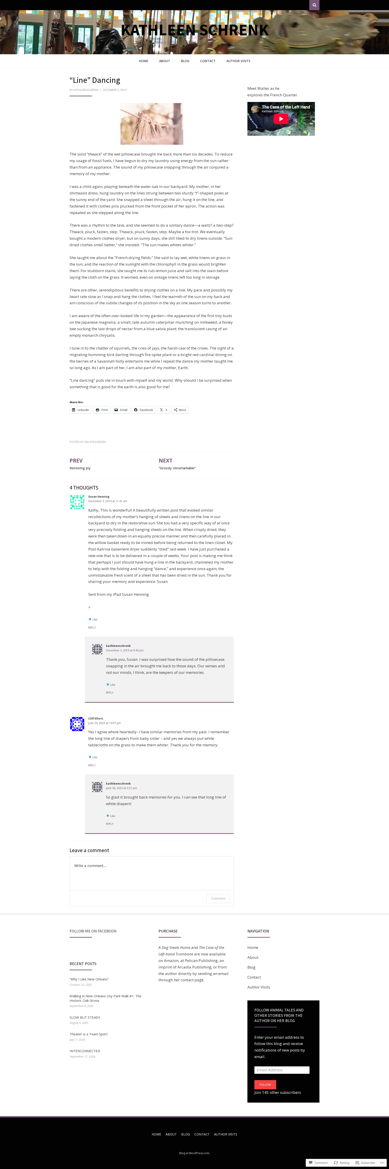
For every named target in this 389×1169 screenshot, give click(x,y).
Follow (265, 1085)
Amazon (171, 960)
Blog (185, 61)
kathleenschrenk (86, 90)
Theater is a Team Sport (89, 1034)
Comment (218, 898)
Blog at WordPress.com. (194, 1153)
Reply (92, 628)
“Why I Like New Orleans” (89, 979)
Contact (208, 61)
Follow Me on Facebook (93, 931)
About (164, 61)
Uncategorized (95, 442)
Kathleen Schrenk (194, 29)
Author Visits (238, 61)
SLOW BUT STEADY (85, 1017)
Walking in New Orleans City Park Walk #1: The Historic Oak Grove (105, 998)
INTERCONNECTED (85, 1051)
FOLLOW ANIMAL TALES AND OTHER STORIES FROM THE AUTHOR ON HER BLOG (278, 1015)
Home (143, 61)
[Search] (314, 5)
